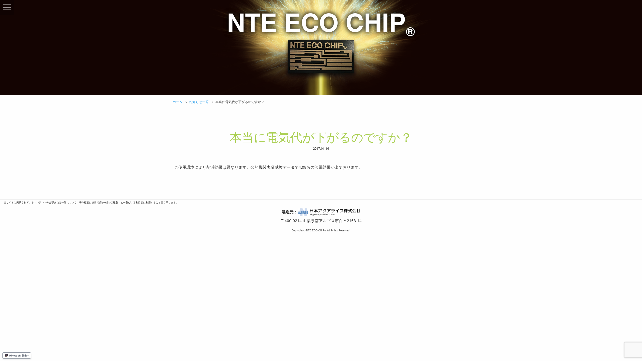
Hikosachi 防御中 (19, 355)
